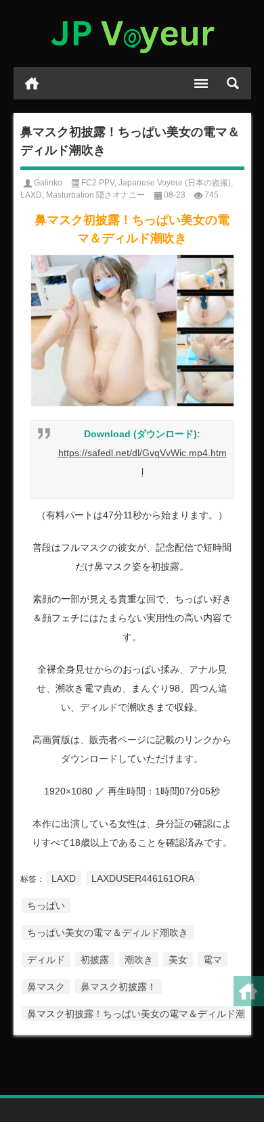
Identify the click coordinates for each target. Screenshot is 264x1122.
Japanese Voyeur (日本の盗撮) (174, 182)
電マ (212, 959)
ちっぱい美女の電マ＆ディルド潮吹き (107, 932)
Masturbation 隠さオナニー (95, 195)
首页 (32, 83)
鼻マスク (46, 986)
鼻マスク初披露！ (118, 986)
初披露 (95, 959)
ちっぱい (46, 905)
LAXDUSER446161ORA (142, 878)
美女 (178, 959)
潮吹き (139, 959)
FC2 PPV (97, 182)
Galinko (48, 182)
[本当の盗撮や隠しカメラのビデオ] (132, 34)
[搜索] (233, 83)
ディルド (46, 959)
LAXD (31, 195)
